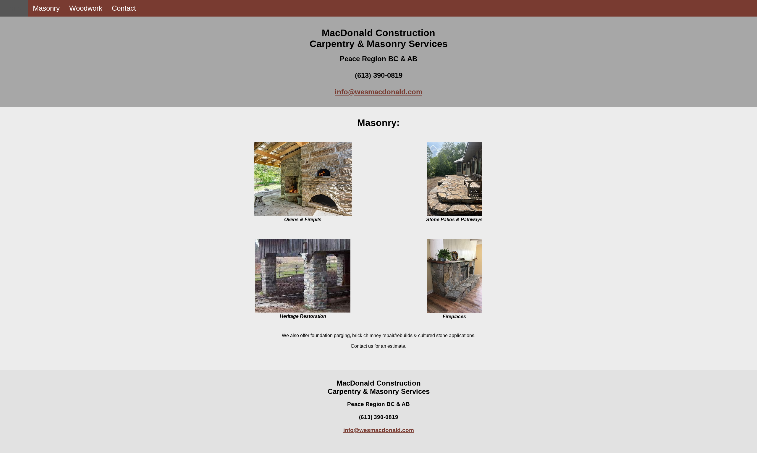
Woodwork (85, 8)
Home (14, 8)
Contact (124, 8)
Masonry (46, 8)
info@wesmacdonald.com (378, 92)
